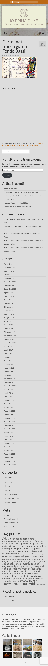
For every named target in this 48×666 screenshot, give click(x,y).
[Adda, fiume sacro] (7, 642)
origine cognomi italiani (13, 561)
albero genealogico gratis (14, 544)
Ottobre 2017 (9, 339)
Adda (5, 538)
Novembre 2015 (10, 422)
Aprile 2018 (8, 321)
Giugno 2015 (9, 440)
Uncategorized (10, 503)
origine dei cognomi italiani (15, 564)
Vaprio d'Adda (41, 584)
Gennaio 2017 (9, 371)
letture (7, 486)
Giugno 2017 (9, 354)
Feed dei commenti (11, 523)
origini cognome (20, 566)
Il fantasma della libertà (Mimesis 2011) (18, 206)
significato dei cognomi (22, 578)
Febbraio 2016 (9, 411)
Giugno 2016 (9, 397)
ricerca (7, 490)
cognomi (28, 551)
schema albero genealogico (16, 576)
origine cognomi (35, 559)
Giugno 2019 (9, 296)
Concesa (13, 554)
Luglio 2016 (8, 393)
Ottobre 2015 (9, 425)
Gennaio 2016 (9, 414)
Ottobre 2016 (9, 382)
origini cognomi (36, 566)
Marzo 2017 (8, 364)
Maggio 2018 (9, 318)
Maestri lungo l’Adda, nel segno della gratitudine (21, 192)
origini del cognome (31, 569)
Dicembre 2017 (9, 332)
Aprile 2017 (8, 361)
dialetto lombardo (32, 554)
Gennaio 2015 (9, 458)
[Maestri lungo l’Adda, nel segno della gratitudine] (17, 642)
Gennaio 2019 (9, 303)
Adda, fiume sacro (10, 189)
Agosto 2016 (8, 389)
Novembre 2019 (10, 282)
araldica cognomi (30, 548)
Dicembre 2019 (9, 278)
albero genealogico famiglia (29, 541)
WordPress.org (9, 526)
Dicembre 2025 (9, 267)
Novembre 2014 (10, 465)
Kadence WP (29, 662)
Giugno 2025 (9, 271)
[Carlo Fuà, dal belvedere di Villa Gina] (27, 648)
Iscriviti (7, 175)
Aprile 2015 (8, 447)
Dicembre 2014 (9, 461)
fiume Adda (12, 556)
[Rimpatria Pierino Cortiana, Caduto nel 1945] (17, 648)
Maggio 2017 (9, 357)
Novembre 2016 (10, 379)
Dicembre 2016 (9, 375)
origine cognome (18, 559)
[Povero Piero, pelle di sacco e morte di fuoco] (7, 655)
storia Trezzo (29, 581)
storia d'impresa (11, 494)
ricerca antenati (32, 571)
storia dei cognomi (11, 581)
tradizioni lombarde (12, 498)
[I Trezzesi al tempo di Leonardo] (37, 648)
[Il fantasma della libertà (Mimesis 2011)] (7, 648)
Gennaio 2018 (9, 328)
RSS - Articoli (9, 597)
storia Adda (39, 579)
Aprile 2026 (8, 264)
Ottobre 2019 (9, 285)
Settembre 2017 (10, 343)
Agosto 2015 (8, 432)
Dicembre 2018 (9, 307)
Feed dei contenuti (11, 519)
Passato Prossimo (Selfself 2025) (16, 203)
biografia (8, 478)
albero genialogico (11, 548)
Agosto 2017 (8, 346)
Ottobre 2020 (9, 275)
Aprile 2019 (8, 300)
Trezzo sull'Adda (24, 584)
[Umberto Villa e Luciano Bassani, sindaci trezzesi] (27, 655)
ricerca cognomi (10, 573)
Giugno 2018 (9, 314)
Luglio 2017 (8, 350)
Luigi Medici (33, 556)
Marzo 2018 (8, 325)
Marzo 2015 (8, 450)
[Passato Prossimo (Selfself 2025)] (37, 642)
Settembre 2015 (10, 429)
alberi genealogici (18, 539)
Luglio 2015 (8, 436)
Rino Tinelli (22, 574)
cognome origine (15, 551)
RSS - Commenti (10, 600)
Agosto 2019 (8, 293)
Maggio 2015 (9, 443)
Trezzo (6, 584)
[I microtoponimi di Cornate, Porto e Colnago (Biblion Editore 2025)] (27, 642)
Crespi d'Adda (22, 554)
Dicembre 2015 (9, 418)
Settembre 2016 (10, 386)
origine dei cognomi (35, 561)
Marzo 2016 (8, 407)
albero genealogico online (33, 546)
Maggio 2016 (9, 400)
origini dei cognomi (11, 569)
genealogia (9, 482)
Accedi (6, 515)
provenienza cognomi (13, 571)
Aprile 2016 (8, 404)
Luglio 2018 (8, 310)
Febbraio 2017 (9, 368)
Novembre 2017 (10, 336)
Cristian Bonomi (9, 55)
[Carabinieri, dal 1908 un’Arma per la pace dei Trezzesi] (37, 655)
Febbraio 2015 (9, 454)
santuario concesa (33, 574)
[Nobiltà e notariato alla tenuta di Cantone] (17, 655)
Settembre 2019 (10, 289)
